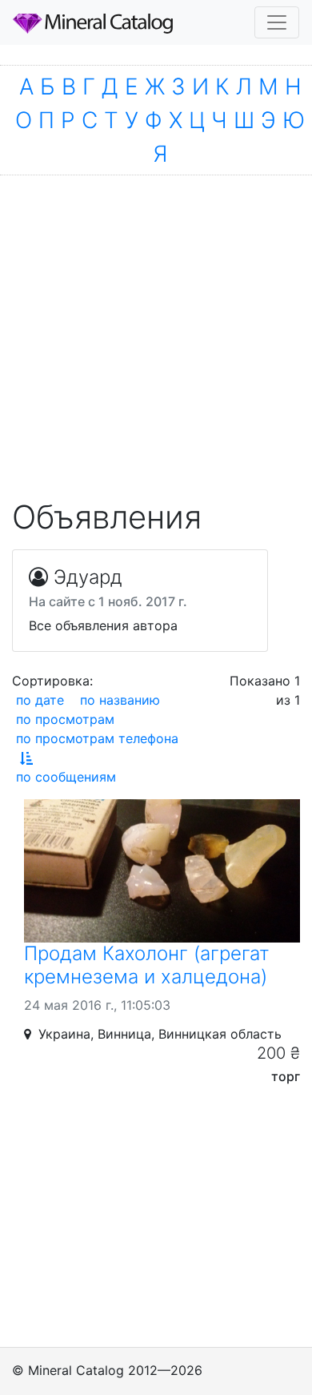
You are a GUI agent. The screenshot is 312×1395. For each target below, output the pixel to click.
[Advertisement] (156, 329)
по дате (40, 700)
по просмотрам (65, 719)
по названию (120, 700)
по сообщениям (66, 777)
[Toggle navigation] (276, 22)
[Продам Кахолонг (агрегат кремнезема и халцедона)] (162, 871)
